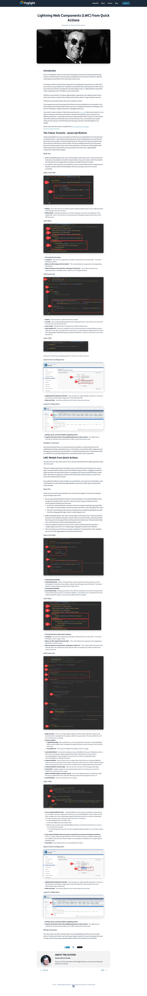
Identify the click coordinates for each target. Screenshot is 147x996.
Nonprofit (95, 3)
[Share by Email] (73, 948)
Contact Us (126, 3)
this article (82, 112)
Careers (110, 3)
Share (67, 947)
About (103, 3)
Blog (116, 3)
